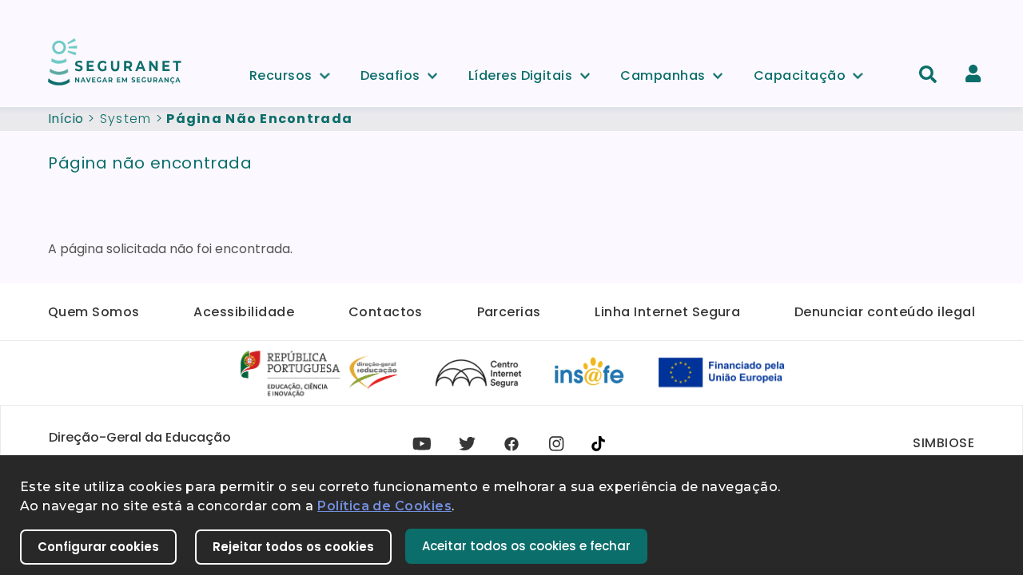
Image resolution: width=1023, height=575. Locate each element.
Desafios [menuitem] (390, 73)
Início (66, 118)
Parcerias (509, 312)
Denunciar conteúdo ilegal (884, 312)
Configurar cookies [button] (98, 546)
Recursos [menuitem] (280, 73)
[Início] (116, 61)
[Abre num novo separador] (320, 372)
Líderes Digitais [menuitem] (520, 73)
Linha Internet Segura (667, 312)
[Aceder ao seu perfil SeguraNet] (973, 74)
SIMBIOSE (943, 443)
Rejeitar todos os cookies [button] (293, 546)
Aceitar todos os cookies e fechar (526, 545)
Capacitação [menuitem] (800, 73)
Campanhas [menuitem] (662, 73)
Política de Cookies (384, 506)
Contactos (385, 312)
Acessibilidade (243, 312)
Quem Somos (94, 312)
